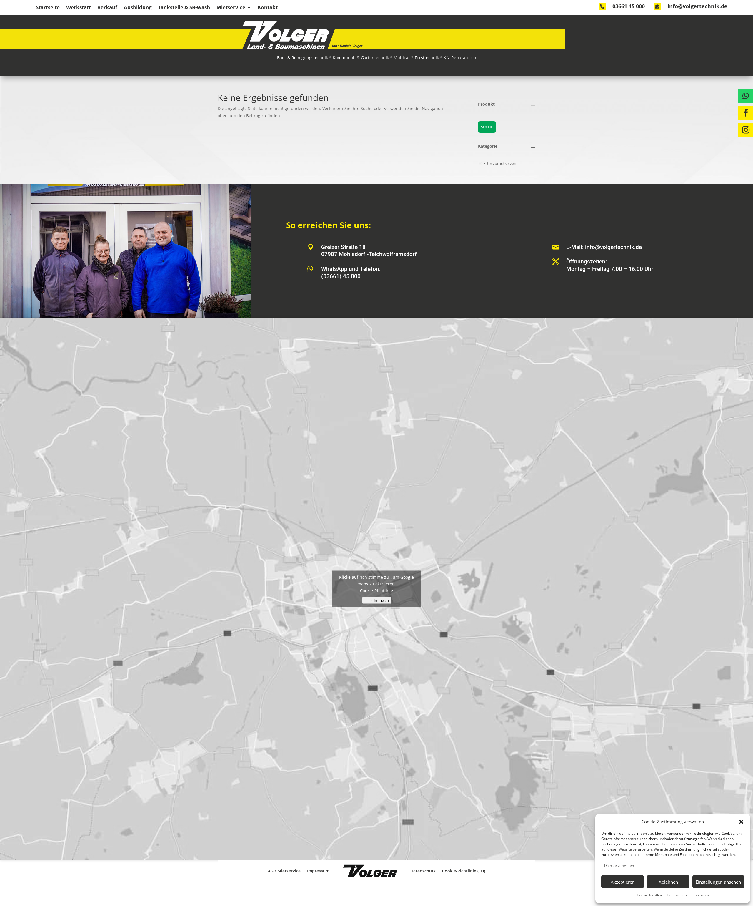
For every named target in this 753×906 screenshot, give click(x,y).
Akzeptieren (623, 882)
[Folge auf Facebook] (745, 113)
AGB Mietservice (284, 871)
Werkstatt (78, 8)
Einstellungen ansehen (718, 882)
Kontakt (268, 8)
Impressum (699, 894)
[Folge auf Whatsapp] (745, 96)
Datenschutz (677, 894)
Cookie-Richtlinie (650, 894)
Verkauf (107, 8)
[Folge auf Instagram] (745, 130)
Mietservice (230, 8)
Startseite (48, 8)
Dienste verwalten (619, 865)
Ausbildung (138, 8)
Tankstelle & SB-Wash (184, 8)
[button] (741, 822)
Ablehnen (668, 882)
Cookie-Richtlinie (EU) (463, 871)
